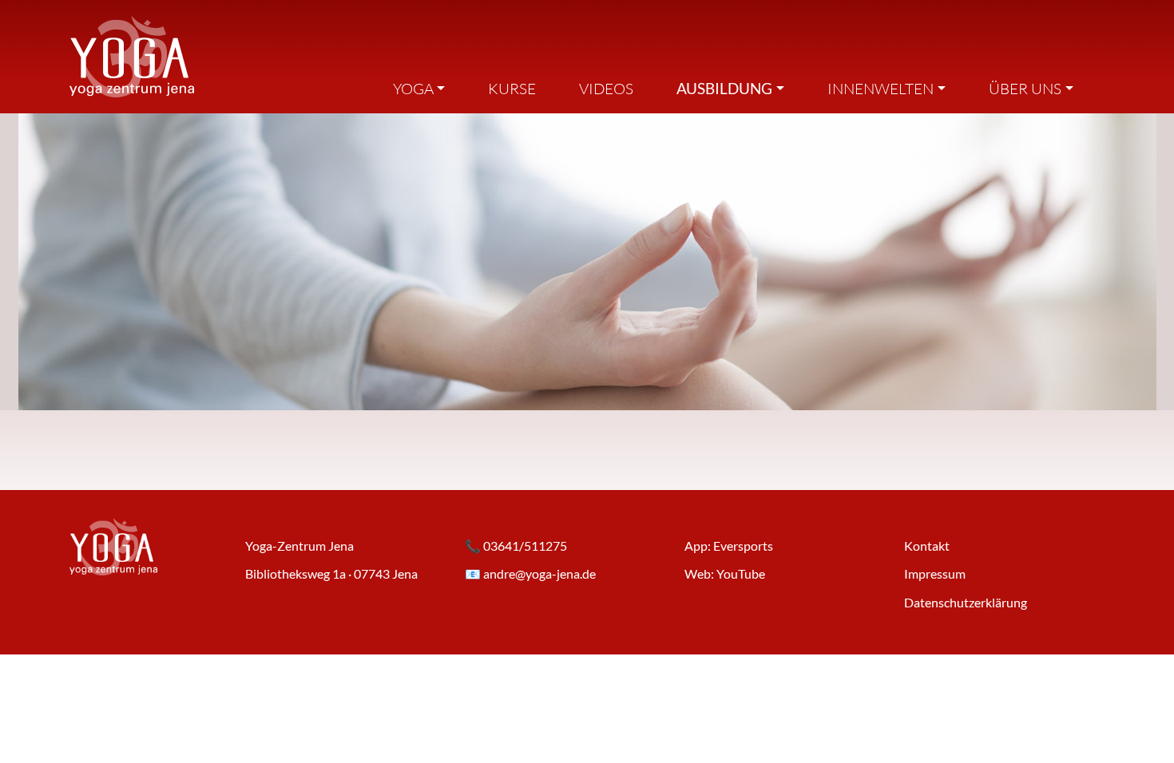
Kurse (512, 88)
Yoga (413, 88)
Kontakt (927, 545)
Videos (606, 88)
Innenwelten (880, 88)
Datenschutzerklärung (965, 602)
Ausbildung (724, 88)
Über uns (1025, 88)
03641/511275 (525, 545)
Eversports (743, 545)
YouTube (740, 573)
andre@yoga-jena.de (539, 573)
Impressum (935, 573)
